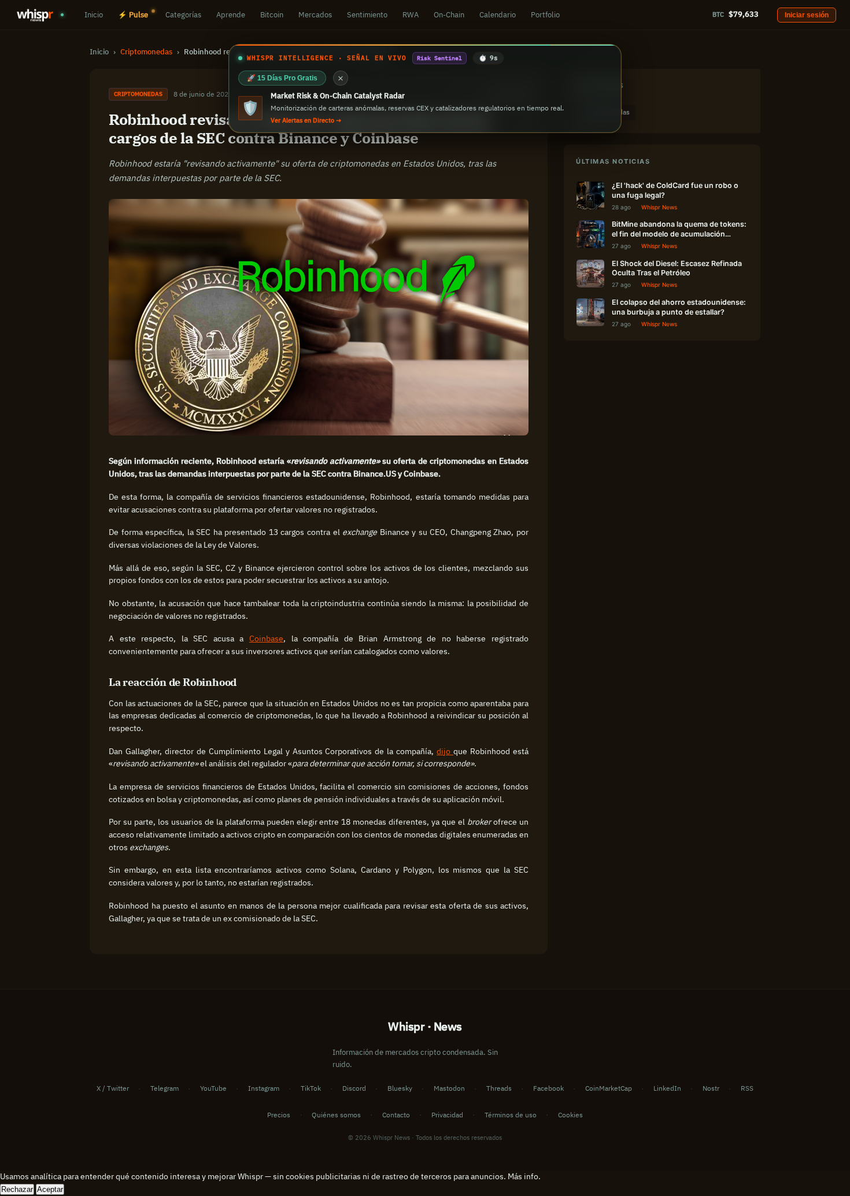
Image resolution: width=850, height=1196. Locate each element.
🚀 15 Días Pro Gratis (282, 78)
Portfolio (545, 14)
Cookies (570, 1114)
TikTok (311, 1088)
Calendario (497, 14)
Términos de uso (511, 1114)
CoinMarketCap (608, 1088)
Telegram (164, 1088)
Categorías (183, 14)
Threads (499, 1088)
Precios (278, 1114)
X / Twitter (113, 1088)
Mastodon (449, 1088)
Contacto (396, 1114)
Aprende (230, 14)
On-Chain (449, 14)
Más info (523, 1176)
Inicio (93, 14)
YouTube (213, 1088)
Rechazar (17, 1189)
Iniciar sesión (807, 15)
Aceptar (50, 1189)
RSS (747, 1088)
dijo (445, 751)
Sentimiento (367, 14)
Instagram (263, 1088)
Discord (354, 1088)
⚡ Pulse (133, 14)
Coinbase (266, 638)
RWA (410, 14)
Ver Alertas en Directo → (306, 120)
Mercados (315, 14)
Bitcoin (271, 14)
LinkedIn (667, 1088)
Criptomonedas (146, 51)
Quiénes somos (336, 1114)
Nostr (711, 1088)
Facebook (548, 1088)
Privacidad (447, 1114)
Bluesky (399, 1088)
